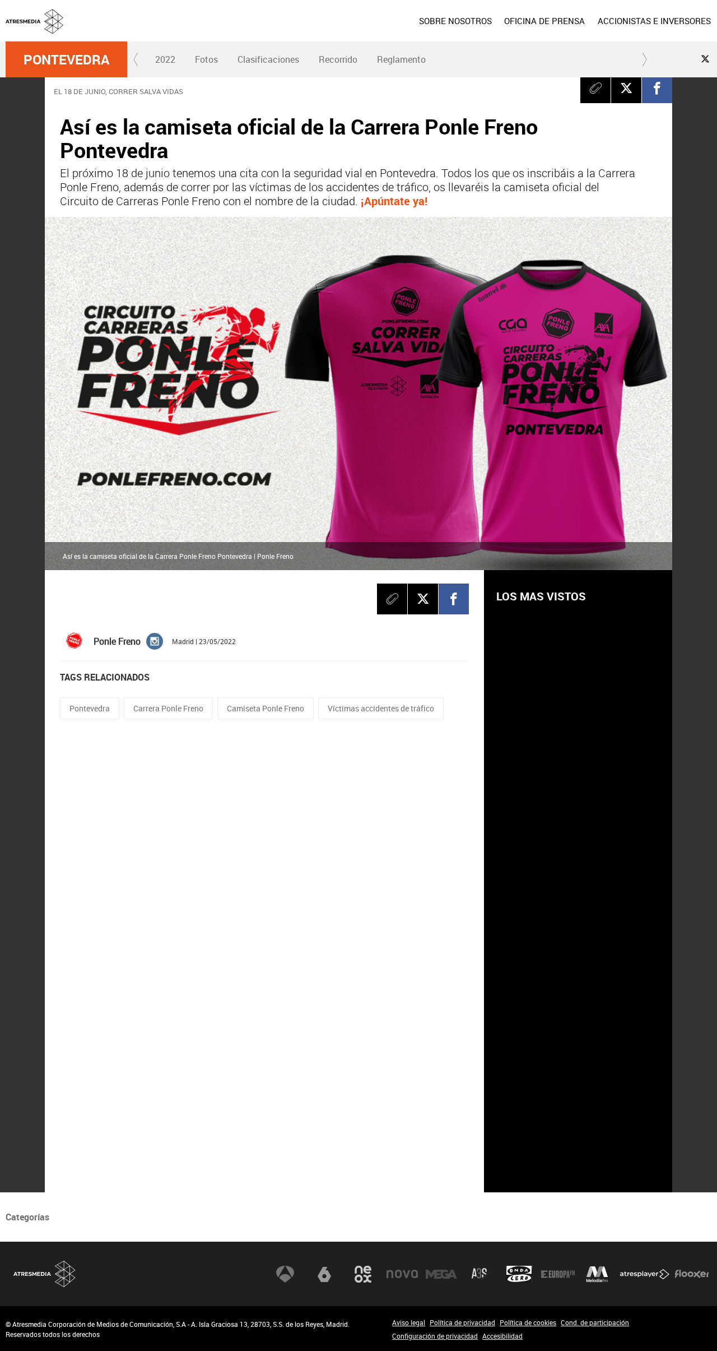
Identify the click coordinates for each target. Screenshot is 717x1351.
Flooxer (692, 1274)
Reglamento (401, 59)
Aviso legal (408, 1322)
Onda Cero (519, 1274)
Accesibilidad (502, 1335)
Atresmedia (45, 1274)
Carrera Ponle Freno (168, 708)
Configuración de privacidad (435, 1335)
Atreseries (480, 1274)
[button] (136, 59)
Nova (402, 1274)
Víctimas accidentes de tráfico (381, 708)
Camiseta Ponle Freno (265, 708)
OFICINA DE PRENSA (544, 20)
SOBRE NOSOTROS (455, 20)
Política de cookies (528, 1322)
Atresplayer (645, 1274)
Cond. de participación (595, 1322)
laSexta (324, 1274)
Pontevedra (66, 59)
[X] (626, 88)
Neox (363, 1274)
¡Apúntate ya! (394, 201)
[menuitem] (455, 20)
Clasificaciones (268, 59)
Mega (441, 1274)
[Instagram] (154, 640)
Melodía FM (597, 1274)
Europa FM (558, 1274)
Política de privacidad (462, 1322)
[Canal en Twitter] (705, 58)
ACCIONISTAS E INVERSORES (654, 20)
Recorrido (338, 59)
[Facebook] (657, 88)
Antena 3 (285, 1274)
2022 (165, 59)
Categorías (27, 1217)
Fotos (206, 59)
